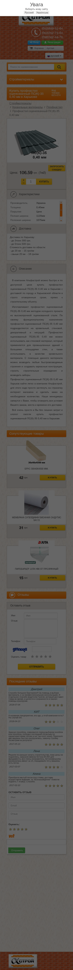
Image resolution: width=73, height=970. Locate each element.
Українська (42, 12)
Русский (29, 12)
